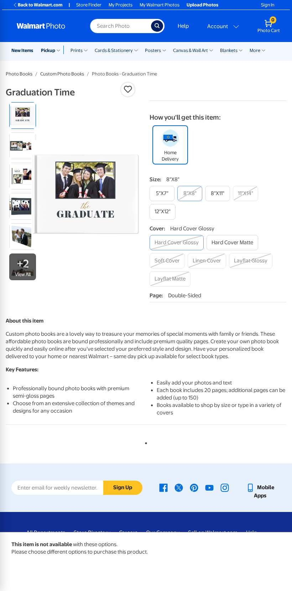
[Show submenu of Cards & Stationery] (136, 50)
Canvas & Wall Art (190, 50)
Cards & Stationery (114, 50)
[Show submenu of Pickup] (60, 50)
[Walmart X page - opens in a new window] (178, 487)
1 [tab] (144, 441)
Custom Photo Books (62, 74)
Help (183, 26)
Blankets (229, 50)
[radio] (22, 115)
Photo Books (19, 74)
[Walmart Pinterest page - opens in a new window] (194, 487)
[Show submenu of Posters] (164, 50)
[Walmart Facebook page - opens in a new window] (163, 487)
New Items (22, 50)
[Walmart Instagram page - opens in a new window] (224, 487)
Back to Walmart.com (40, 4)
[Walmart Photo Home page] (46, 26)
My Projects (120, 4)
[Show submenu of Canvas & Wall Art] (211, 50)
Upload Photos (202, 4)
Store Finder (88, 4)
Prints (77, 50)
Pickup (48, 50)
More (255, 50)
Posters (153, 50)
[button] (128, 89)
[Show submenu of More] (263, 50)
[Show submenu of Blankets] (241, 50)
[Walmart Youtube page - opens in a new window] (209, 487)
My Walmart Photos (159, 4)
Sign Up (122, 487)
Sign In (267, 4)
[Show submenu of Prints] (86, 50)
